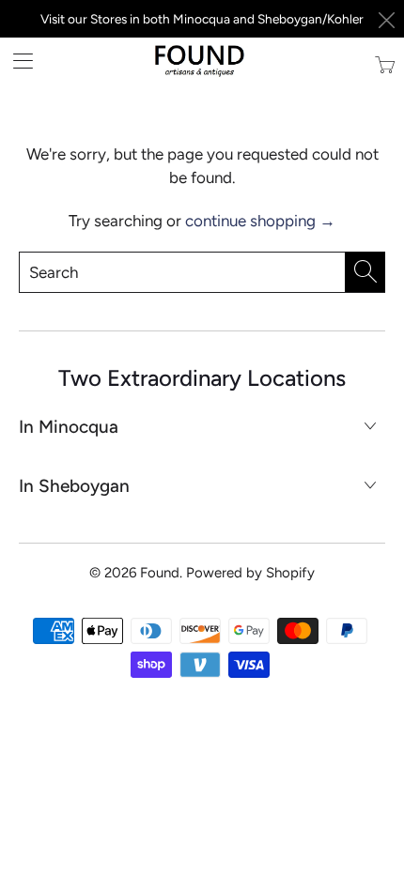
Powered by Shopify (250, 572)
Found (159, 572)
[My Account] (16, 60)
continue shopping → (260, 220)
